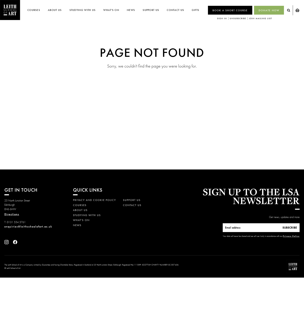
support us (151, 10)
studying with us (82, 10)
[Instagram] (7, 243)
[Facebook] (16, 243)
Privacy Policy (291, 236)
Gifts (195, 10)
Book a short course (230, 10)
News (131, 10)
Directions (11, 214)
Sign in (222, 18)
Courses (33, 10)
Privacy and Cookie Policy (94, 200)
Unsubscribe (238, 18)
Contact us (175, 10)
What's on (111, 10)
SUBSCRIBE (290, 227)
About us (55, 10)
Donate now (269, 10)
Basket (297, 10)
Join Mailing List (260, 18)
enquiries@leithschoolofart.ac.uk (28, 226)
